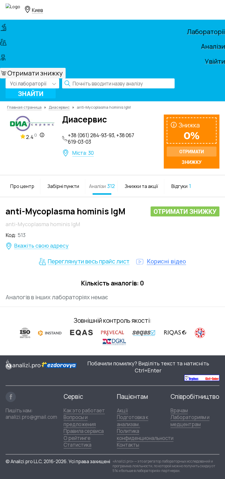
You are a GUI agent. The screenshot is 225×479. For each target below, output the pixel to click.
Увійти (215, 60)
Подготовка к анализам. (132, 420)
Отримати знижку (35, 73)
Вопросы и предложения (80, 420)
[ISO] (25, 332)
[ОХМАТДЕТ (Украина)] (200, 332)
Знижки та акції (141, 186)
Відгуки (181, 185)
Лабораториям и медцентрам (190, 420)
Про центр (22, 186)
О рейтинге (77, 438)
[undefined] (201, 377)
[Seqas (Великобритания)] (144, 332)
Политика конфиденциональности (145, 434)
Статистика (77, 444)
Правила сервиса (84, 431)
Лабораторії (206, 30)
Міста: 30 (83, 153)
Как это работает (84, 410)
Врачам (179, 410)
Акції (122, 410)
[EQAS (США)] (81, 332)
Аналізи (213, 45)
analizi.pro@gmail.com (31, 417)
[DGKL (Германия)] (114, 341)
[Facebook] (11, 397)
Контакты (128, 444)
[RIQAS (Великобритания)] (175, 332)
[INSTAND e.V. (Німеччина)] (50, 332)
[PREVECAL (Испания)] (112, 332)
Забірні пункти (63, 186)
